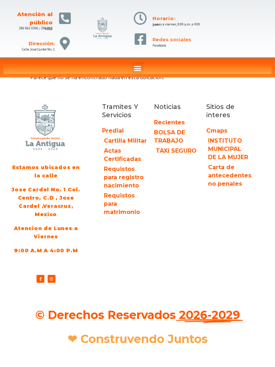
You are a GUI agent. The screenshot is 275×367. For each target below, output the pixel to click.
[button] (138, 68)
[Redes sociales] (140, 39)
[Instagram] (52, 279)
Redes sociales (172, 39)
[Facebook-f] (40, 279)
